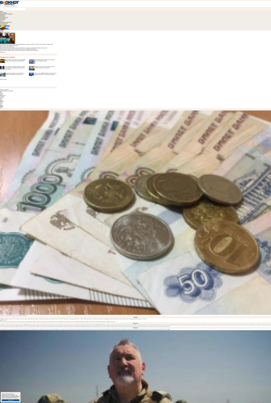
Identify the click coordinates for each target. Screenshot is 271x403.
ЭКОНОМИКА (3, 18)
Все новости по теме (4, 46)
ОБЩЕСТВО (2, 15)
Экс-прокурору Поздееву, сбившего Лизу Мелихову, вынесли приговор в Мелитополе (18, 49)
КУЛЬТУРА (2, 20)
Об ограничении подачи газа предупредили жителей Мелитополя (56, 329)
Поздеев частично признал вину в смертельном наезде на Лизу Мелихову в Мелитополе (19, 50)
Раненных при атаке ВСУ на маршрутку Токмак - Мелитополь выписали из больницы (122, 326)
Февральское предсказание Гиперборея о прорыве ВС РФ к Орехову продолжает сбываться (122, 329)
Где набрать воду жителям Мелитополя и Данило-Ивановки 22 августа (46, 321)
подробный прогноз (4, 90)
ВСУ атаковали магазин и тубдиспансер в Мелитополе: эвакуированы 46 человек (101, 321)
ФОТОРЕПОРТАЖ (4, 23)
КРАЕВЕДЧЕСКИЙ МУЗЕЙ (6, 22)
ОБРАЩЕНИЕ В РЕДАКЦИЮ (6, 14)
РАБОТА (8, 26)
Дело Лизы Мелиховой (5, 32)
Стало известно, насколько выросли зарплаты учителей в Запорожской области (13, 315)
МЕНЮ (1, 11)
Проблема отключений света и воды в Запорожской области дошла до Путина (153, 329)
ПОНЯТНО (10, 400)
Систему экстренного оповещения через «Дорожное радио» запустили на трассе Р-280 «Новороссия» (87, 329)
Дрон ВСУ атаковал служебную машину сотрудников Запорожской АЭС (73, 321)
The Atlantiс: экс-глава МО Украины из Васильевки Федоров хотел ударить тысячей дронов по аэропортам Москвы (61, 326)
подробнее (10, 90)
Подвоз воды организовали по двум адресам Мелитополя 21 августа (94, 326)
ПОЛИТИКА (2, 16)
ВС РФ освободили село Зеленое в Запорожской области (27, 326)
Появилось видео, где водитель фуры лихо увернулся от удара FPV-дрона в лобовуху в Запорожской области (21, 329)
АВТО (7, 28)
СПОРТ (1, 21)
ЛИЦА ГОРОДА (3, 12)
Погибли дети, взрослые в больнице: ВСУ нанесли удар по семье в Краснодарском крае (17, 321)
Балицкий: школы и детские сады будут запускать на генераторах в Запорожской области (154, 326)
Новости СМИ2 (3, 79)
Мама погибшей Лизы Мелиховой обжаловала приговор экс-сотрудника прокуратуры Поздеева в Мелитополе (23, 47)
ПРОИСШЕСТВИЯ (4, 17)
